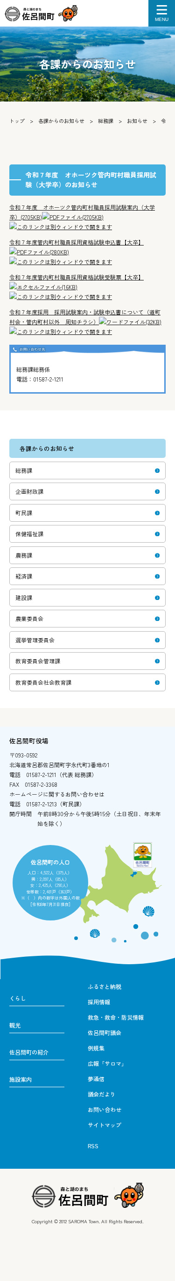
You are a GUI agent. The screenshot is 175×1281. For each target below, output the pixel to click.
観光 (15, 1025)
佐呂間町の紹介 (29, 1052)
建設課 (23, 597)
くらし (17, 998)
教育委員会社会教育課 (43, 682)
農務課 (23, 555)
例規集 (96, 1048)
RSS (93, 1146)
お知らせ (137, 120)
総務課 (105, 120)
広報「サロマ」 (107, 1063)
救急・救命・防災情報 (116, 1017)
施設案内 (20, 1079)
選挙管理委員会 (35, 640)
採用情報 (99, 1002)
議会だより (102, 1094)
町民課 (23, 513)
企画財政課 (29, 491)
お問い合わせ (104, 1109)
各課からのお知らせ (61, 120)
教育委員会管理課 (37, 661)
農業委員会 (29, 618)
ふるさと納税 (104, 986)
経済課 (23, 576)
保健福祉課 (29, 534)
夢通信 (96, 1079)
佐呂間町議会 (104, 1032)
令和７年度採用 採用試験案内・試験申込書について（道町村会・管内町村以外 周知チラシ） (85, 317)
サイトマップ (104, 1125)
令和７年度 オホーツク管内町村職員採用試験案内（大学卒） (82, 212)
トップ (17, 120)
